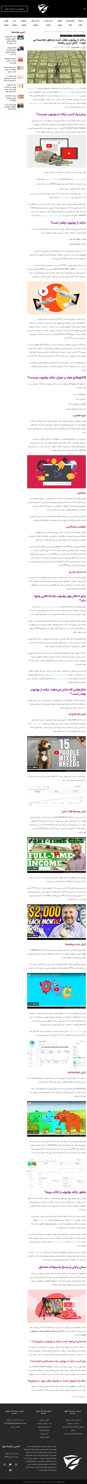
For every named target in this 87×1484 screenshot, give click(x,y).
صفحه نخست (82, 31)
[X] (4, 1465)
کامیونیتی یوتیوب (52, 179)
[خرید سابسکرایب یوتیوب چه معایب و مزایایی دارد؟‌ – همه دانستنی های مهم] (20, 86)
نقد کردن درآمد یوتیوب (58, 675)
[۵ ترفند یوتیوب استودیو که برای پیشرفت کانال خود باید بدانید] (20, 48)
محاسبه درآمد (64, 92)
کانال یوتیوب (32, 88)
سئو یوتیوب (38, 1252)
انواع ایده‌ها (74, 1242)
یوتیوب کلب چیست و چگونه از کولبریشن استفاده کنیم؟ (10, 107)
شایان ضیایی (75, 47)
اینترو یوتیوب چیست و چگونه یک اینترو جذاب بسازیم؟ (10, 69)
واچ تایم (83, 194)
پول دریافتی (37, 103)
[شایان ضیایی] (84, 47)
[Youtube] (10, 1470)
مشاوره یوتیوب (62, 678)
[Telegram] (10, 1465)
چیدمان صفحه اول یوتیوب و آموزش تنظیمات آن (10, 98)
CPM (84, 251)
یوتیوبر (76, 88)
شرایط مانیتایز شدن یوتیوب (50, 607)
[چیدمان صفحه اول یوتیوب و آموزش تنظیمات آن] (20, 97)
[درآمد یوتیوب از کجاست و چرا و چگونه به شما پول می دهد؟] (20, 77)
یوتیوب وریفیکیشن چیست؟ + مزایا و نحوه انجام (10, 61)
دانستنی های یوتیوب (79, 36)
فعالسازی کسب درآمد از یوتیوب (53, 215)
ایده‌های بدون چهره (58, 1242)
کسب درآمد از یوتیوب (66, 36)
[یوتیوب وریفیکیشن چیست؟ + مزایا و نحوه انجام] (20, 59)
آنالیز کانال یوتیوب (76, 1031)
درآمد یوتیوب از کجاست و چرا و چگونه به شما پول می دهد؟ (10, 78)
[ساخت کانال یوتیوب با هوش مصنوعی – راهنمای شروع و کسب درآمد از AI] (20, 37)
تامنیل (72, 1220)
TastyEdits (75, 1397)
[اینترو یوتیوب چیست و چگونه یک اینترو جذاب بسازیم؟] (20, 68)
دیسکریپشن (42, 1220)
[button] (84, 8)
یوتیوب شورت (64, 197)
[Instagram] (16, 1465)
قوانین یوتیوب (78, 179)
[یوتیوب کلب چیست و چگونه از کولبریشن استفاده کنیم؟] (20, 105)
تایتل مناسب (36, 724)
